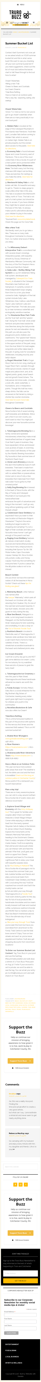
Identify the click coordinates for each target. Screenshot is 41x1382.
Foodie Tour (27, 894)
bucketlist (24, 1001)
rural (19, 1007)
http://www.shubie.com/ (21, 756)
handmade (19, 1003)
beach (17, 1001)
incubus (12, 1094)
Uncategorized (19, 999)
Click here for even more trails (17, 400)
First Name (8, 1318)
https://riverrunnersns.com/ (16, 747)
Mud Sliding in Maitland (19, 866)
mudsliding (14, 1005)
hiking (25, 1003)
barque (11, 597)
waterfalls (9, 1011)
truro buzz (26, 1009)
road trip (12, 1007)
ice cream (32, 1003)
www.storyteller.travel (26, 219)
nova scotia (23, 1005)
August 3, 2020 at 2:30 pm (17, 1096)
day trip (12, 1003)
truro (19, 1009)
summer (24, 1007)
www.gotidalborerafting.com (17, 739)
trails (14, 1009)
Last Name (8, 1325)
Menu (22, 5)
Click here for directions (14, 216)
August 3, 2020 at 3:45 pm (17, 1136)
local (7, 1005)
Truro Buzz (20, 14)
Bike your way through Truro (18, 922)
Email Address (9, 1312)
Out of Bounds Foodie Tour (19, 629)
